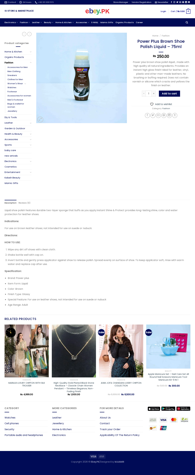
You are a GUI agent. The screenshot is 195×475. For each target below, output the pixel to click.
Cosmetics (11, 166)
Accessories (11, 139)
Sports (8, 144)
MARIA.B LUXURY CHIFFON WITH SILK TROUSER (26, 384)
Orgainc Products (124, 22)
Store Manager (120, 2)
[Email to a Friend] (158, 115)
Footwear (12, 91)
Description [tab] (10, 203)
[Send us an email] (180, 2)
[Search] (187, 22)
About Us (105, 417)
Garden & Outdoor (15, 128)
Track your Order (110, 429)
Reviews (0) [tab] (25, 203)
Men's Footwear (15, 99)
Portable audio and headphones (24, 435)
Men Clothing (13, 71)
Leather (36, 22)
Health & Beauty (13, 133)
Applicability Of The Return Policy (120, 435)
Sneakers (12, 75)
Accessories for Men (17, 67)
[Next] (190, 362)
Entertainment (12, 172)
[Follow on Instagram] (174, 2)
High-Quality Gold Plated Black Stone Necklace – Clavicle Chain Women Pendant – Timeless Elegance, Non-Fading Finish (74, 387)
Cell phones (12, 423)
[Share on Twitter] (152, 115)
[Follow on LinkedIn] (186, 2)
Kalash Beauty (12, 177)
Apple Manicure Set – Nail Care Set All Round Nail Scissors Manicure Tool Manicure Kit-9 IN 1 (168, 377)
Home (155, 35)
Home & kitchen (63, 22)
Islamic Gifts (106, 22)
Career (139, 22)
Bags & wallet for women (15, 105)
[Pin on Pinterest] (163, 115)
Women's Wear (15, 83)
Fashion (24, 22)
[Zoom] (40, 120)
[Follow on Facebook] (171, 2)
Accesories (81, 22)
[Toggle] (31, 51)
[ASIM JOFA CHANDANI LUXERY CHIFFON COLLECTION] (121, 351)
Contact (105, 423)
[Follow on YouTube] (189, 2)
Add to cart (169, 93)
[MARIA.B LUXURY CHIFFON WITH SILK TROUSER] (27, 351)
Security (9, 429)
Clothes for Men (15, 79)
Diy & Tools (11, 117)
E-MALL (94, 22)
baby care (10, 150)
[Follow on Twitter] (177, 2)
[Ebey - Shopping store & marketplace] (97, 11)
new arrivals (11, 155)
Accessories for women (19, 95)
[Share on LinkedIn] (169, 115)
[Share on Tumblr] (174, 115)
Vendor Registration (141, 2)
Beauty (47, 22)
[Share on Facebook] (147, 115)
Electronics (10, 22)
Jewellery (12, 111)
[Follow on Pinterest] (183, 2)
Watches (11, 87)
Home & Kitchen (13, 51)
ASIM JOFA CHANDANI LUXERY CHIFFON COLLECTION (121, 384)
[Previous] (4, 362)
